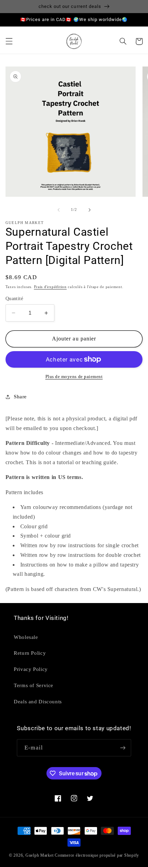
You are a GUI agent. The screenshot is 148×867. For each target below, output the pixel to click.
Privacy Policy (31, 669)
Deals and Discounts (38, 701)
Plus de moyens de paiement (74, 376)
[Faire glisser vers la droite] (89, 209)
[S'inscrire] (122, 747)
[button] (9, 41)
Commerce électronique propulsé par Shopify (97, 855)
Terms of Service (33, 685)
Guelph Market (39, 855)
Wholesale (26, 637)
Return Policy (30, 653)
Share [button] (20, 396)
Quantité (14, 298)
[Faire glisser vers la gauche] (58, 209)
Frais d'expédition (50, 287)
